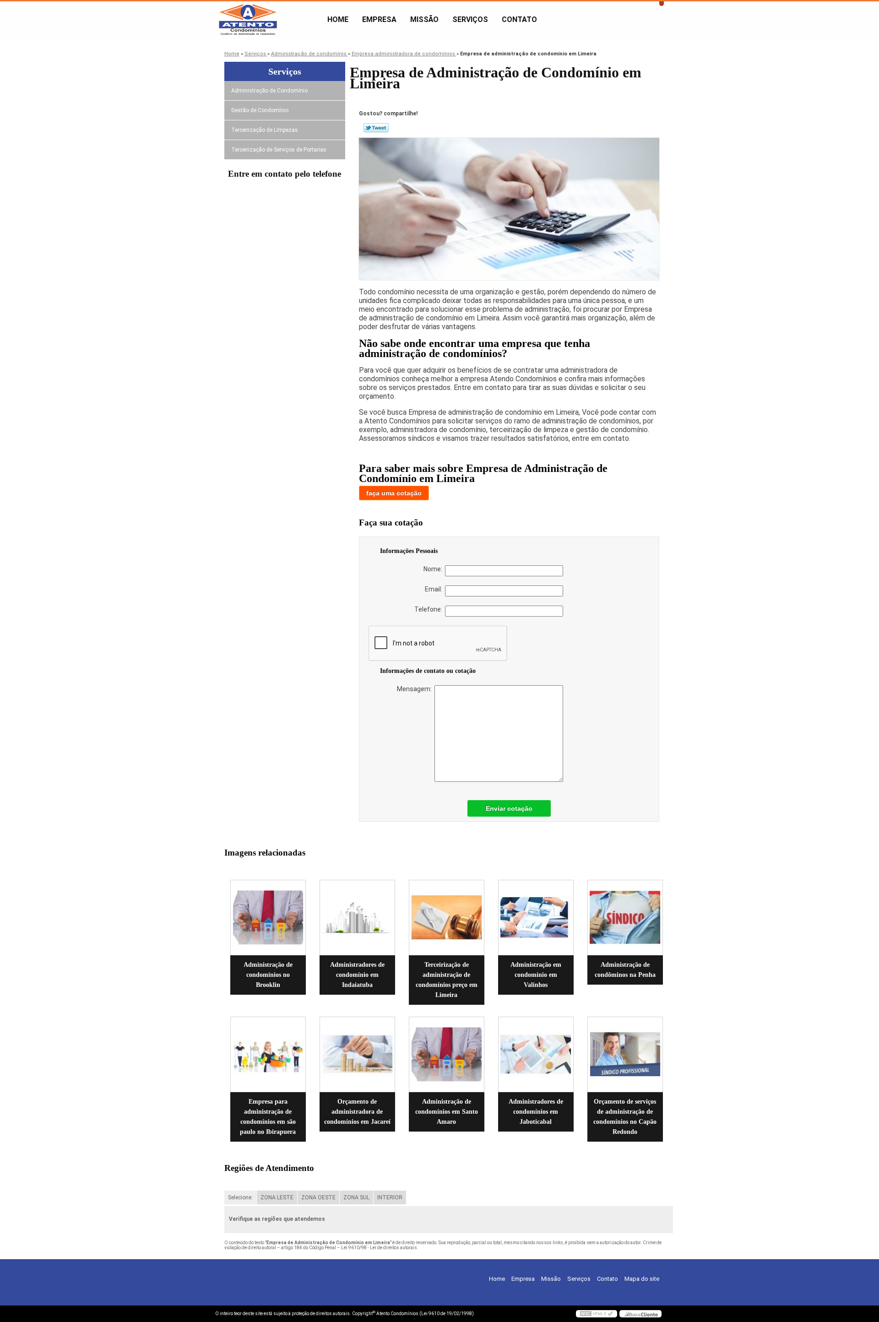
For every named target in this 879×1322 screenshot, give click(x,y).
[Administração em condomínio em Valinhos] (536, 917)
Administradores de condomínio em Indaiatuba (357, 974)
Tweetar (376, 127)
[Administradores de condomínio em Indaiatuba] (357, 917)
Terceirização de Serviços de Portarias (278, 149)
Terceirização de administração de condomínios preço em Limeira (446, 979)
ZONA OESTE (318, 1197)
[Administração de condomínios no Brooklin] (268, 917)
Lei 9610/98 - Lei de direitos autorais (379, 1247)
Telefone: (429, 609)
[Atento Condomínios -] (267, 19)
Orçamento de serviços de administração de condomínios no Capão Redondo (625, 1116)
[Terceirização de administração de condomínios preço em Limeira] (446, 917)
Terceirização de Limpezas (264, 130)
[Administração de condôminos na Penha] (625, 917)
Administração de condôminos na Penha (625, 969)
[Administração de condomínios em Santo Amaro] (446, 1054)
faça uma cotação (394, 493)
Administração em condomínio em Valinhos (535, 974)
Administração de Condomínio (269, 90)
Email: (435, 589)
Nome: (434, 569)
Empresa (379, 19)
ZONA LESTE (276, 1197)
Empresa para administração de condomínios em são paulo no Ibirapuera (268, 1116)
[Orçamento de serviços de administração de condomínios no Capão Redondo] (625, 1054)
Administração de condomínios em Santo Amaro (446, 1111)
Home (337, 19)
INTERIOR (389, 1197)
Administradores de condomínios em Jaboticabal (536, 1111)
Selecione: (240, 1197)
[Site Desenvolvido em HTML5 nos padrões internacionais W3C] (596, 1313)
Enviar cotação (509, 808)
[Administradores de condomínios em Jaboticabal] (536, 1054)
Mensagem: (415, 689)
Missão (424, 19)
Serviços (470, 19)
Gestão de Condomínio (259, 110)
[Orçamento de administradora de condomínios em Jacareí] (357, 1054)
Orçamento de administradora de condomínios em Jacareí (357, 1111)
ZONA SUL (356, 1197)
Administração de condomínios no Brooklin (268, 974)
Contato (519, 19)
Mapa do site (641, 1278)
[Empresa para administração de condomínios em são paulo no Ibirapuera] (268, 1054)
